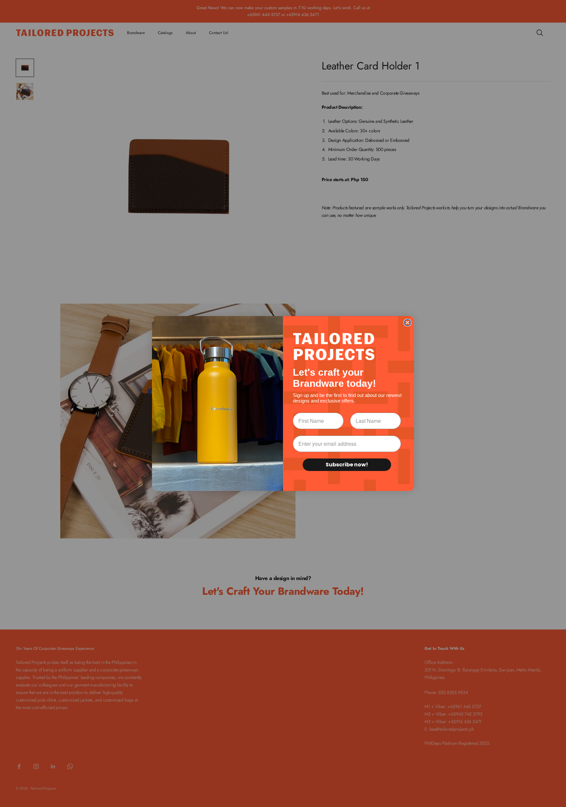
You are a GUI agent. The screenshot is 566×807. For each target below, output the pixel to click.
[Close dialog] (407, 322)
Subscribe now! (347, 464)
